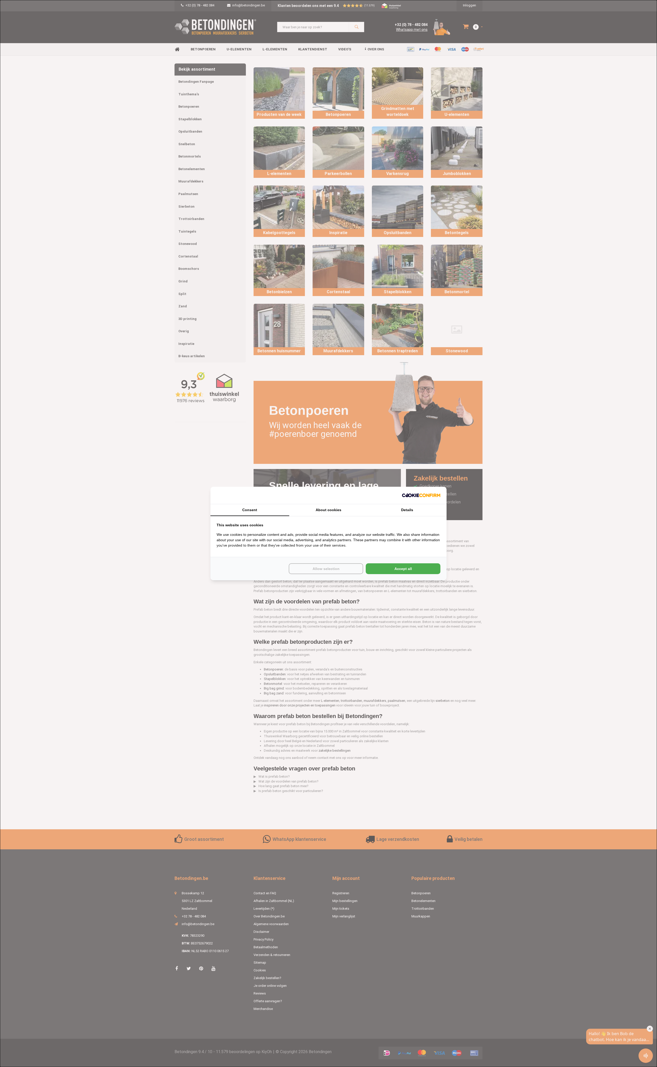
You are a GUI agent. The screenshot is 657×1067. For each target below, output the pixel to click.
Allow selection (326, 569)
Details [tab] (407, 510)
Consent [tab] (249, 510)
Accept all (403, 569)
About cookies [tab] (328, 510)
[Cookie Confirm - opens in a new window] (421, 495)
